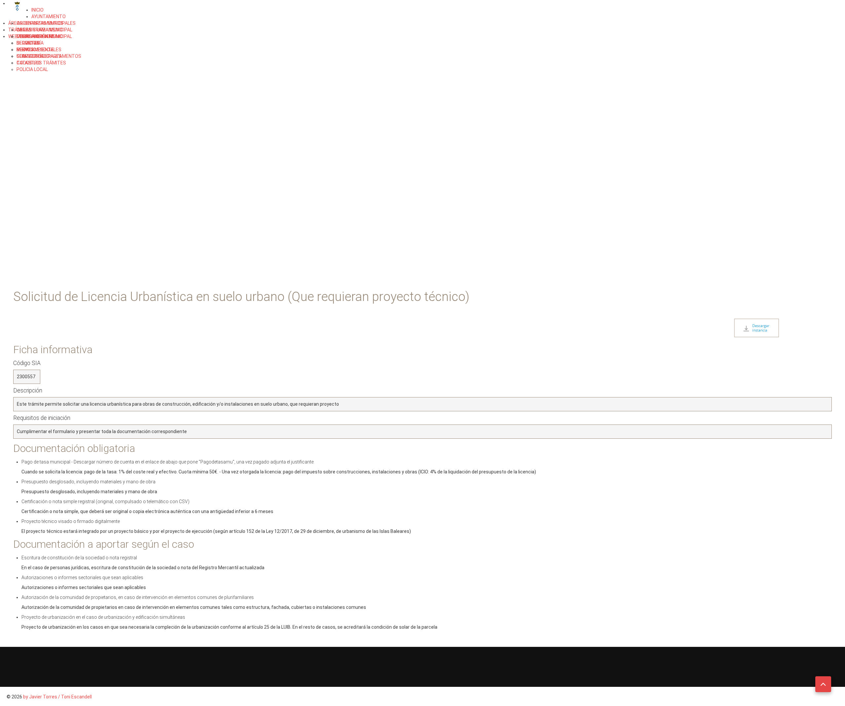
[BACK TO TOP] (823, 684)
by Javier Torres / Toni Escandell (57, 696)
